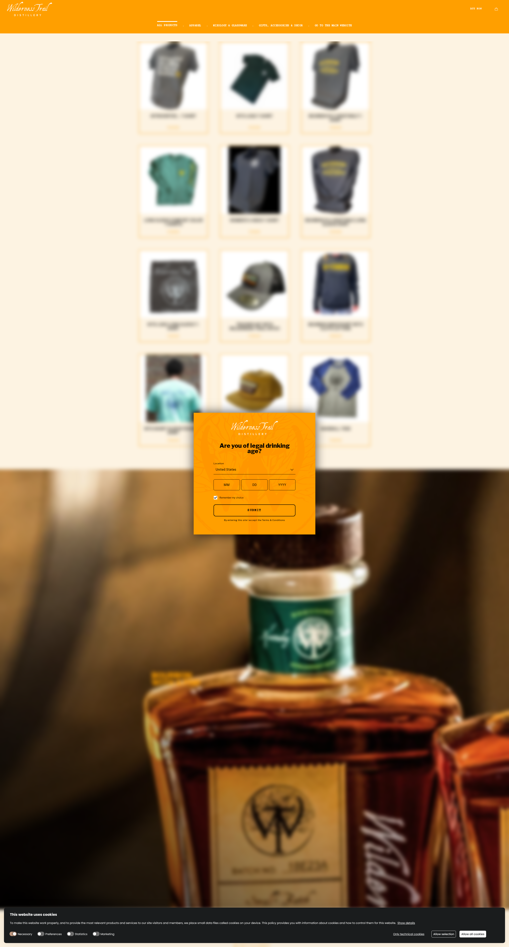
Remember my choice (232, 497)
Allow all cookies (472, 934)
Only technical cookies (408, 934)
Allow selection (443, 934)
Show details (406, 923)
